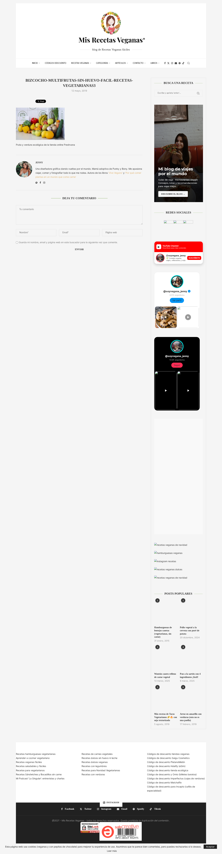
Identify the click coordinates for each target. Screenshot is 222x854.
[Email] (176, 63)
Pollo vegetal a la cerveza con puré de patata (189, 630)
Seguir (177, 365)
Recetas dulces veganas (95, 762)
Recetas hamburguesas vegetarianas (35, 754)
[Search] (188, 63)
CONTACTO (138, 63)
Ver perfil (176, 300)
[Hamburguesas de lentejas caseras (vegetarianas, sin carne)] (165, 611)
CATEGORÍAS (102, 63)
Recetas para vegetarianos (30, 770)
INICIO (35, 63)
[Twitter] (168, 63)
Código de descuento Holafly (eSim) (166, 766)
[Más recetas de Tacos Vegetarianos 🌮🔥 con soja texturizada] (165, 698)
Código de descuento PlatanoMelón (166, 762)
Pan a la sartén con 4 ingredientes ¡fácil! (190, 675)
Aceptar (210, 846)
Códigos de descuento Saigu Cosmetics (168, 758)
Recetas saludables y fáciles (31, 766)
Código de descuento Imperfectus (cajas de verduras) (176, 778)
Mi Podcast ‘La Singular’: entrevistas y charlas (40, 778)
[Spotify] (180, 63)
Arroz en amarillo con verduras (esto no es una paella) (191, 717)
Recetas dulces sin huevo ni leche (99, 758)
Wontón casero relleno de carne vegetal (165, 675)
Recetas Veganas (80, 63)
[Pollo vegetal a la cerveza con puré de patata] (191, 611)
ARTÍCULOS (120, 63)
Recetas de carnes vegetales (97, 754)
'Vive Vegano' (115, 172)
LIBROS (153, 63)
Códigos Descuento (55, 63)
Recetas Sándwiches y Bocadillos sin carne (39, 774)
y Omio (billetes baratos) (184, 774)
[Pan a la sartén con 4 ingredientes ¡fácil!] (191, 658)
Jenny (39, 162)
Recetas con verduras (93, 774)
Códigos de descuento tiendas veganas (168, 754)
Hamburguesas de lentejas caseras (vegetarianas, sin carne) (163, 632)
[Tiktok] (183, 63)
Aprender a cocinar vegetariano (33, 758)
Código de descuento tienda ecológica (167, 770)
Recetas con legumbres (94, 766)
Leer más (112, 851)
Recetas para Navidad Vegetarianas (101, 770)
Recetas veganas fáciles (29, 762)
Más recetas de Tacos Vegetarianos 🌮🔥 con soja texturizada (165, 717)
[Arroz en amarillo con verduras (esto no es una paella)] (191, 698)
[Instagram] (172, 63)
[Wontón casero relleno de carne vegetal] (165, 658)
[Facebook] (165, 63)
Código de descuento (159, 774)
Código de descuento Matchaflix (164, 782)
